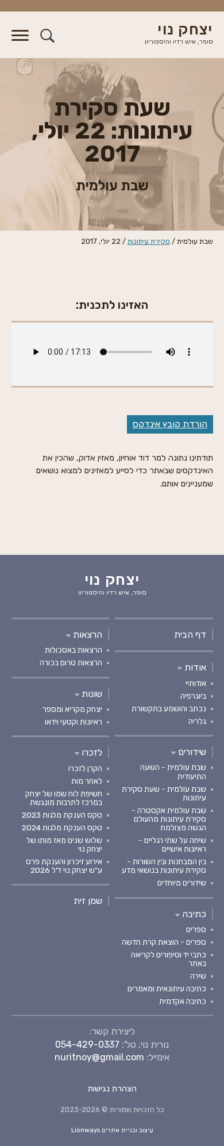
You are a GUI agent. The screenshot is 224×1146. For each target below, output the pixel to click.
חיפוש (47, 35)
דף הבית (190, 634)
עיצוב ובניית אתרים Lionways (112, 1130)
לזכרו (90, 752)
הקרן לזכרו (85, 768)
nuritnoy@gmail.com (99, 1057)
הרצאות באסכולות (73, 649)
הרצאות (86, 634)
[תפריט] (20, 42)
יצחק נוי (179, 34)
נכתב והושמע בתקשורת (169, 708)
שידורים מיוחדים (181, 882)
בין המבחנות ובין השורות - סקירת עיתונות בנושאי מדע (164, 866)
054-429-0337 (87, 1044)
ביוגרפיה (193, 695)
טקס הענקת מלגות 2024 (62, 827)
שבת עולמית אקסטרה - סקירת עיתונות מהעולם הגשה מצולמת (169, 819)
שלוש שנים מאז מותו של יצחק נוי (64, 844)
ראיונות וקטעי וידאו (73, 721)
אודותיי (196, 683)
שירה (198, 975)
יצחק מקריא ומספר (72, 709)
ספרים (196, 929)
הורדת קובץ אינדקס (170, 424)
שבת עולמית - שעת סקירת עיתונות (164, 793)
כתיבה (193, 914)
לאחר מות (86, 780)
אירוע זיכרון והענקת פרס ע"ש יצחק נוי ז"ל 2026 (64, 866)
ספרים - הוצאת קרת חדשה (164, 941)
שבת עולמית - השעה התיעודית (173, 771)
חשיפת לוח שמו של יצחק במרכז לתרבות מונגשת (63, 798)
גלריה (197, 721)
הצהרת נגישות (112, 1089)
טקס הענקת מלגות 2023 (62, 814)
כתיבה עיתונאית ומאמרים (167, 988)
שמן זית (88, 900)
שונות (90, 693)
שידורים (191, 751)
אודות (194, 667)
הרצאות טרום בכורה (71, 662)
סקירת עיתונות (149, 241)
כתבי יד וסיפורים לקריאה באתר (168, 959)
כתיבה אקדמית (182, 1001)
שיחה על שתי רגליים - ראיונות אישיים (172, 844)
